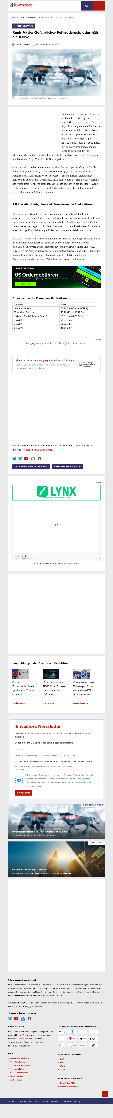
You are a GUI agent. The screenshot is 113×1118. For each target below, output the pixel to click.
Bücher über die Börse (19, 1058)
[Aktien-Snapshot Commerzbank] (93, 1032)
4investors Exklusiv (18, 1061)
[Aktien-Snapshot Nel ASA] (93, 1038)
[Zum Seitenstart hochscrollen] (105, 1094)
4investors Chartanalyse (20, 1065)
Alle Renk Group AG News (31, 466)
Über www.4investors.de (27, 1101)
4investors (15, 17)
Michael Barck (45, 45)
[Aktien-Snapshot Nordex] (62, 1045)
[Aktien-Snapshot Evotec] (83, 1038)
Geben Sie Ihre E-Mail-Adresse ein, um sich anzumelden (44, 743)
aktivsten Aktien (27, 1038)
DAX (62, 1058)
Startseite (11, 1101)
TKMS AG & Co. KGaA (54, 682)
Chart (70, 172)
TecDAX (63, 1069)
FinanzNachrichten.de (19, 1072)
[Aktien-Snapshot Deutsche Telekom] (72, 1038)
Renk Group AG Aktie (67, 466)
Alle (99, 6)
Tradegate (93, 155)
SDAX (62, 1066)
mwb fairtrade (16, 1079)
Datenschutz (55, 1101)
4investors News (17, 1069)
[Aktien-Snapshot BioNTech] (83, 1032)
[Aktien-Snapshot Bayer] (72, 1032)
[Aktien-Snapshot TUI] (72, 1045)
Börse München (16, 1076)
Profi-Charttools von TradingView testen (56, 564)
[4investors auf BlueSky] (14, 458)
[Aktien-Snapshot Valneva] (83, 1045)
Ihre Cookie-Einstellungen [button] (71, 1101)
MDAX (29, 176)
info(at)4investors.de (33, 1006)
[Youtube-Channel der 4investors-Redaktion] (26, 458)
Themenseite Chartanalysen (37, 450)
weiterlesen (18, 702)
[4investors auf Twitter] (20, 458)
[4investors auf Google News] (33, 458)
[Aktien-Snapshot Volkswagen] (93, 1045)
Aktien (23, 17)
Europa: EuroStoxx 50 (69, 1086)
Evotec (18, 682)
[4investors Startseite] (21, 5)
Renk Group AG (31, 17)
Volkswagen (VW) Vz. (85, 682)
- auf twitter (54, 45)
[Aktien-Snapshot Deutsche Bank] (62, 1038)
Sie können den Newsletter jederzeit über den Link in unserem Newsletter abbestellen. (43, 768)
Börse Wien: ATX (67, 1082)
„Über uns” (56, 995)
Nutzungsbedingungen (81, 782)
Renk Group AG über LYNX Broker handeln (56, 498)
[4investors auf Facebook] (39, 458)
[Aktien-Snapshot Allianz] (62, 1032)
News (78, 172)
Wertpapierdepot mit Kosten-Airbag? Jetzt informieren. (56, 343)
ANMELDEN (23, 793)
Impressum (43, 1101)
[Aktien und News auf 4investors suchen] (87, 6)
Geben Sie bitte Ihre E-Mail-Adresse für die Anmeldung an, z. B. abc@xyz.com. (45, 755)
